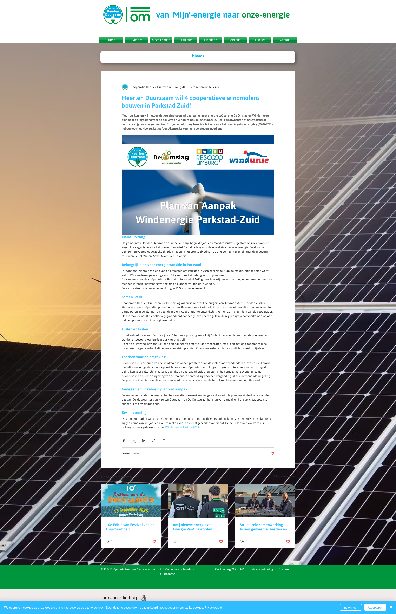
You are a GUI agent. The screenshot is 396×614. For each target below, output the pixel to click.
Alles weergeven (284, 476)
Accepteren (375, 607)
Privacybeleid (213, 607)
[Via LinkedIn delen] (144, 441)
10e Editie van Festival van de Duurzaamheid (130, 527)
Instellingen (350, 607)
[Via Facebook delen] (124, 441)
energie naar (223, 14)
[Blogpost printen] (164, 441)
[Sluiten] (391, 607)
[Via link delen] (154, 441)
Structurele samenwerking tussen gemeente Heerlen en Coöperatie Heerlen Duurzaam (263, 527)
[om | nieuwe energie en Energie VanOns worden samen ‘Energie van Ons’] (198, 501)
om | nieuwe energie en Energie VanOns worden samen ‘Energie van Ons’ (193, 527)
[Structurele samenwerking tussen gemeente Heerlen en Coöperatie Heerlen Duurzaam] (265, 500)
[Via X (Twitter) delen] (134, 441)
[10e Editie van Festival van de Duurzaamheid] (131, 500)
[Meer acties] (271, 87)
